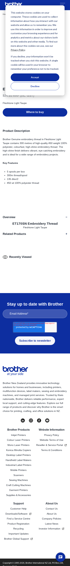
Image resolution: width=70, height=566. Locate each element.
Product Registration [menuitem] (18, 523)
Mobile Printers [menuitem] (18, 470)
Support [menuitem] (18, 503)
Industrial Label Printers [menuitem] (18, 465)
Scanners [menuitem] (18, 475)
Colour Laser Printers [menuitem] (18, 440)
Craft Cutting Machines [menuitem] (18, 485)
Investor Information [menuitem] (49, 528)
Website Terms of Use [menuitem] (51, 440)
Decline (35, 86)
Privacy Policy (18, 49)
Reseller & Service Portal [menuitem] (49, 445)
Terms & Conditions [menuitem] (51, 450)
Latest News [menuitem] (51, 523)
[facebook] (39, 420)
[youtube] (47, 420)
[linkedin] (23, 420)
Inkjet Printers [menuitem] (18, 435)
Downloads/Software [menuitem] (16, 513)
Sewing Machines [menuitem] (18, 480)
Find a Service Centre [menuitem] (18, 518)
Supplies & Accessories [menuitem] (18, 495)
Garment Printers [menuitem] (18, 490)
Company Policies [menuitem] (51, 518)
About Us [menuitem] (52, 503)
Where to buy (35, 112)
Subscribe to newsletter (35, 340)
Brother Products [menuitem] (18, 429)
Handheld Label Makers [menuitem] (18, 460)
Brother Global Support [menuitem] (16, 538)
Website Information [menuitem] (52, 429)
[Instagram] (31, 420)
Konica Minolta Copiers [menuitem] (18, 450)
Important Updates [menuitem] (18, 533)
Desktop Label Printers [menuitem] (18, 455)
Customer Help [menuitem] (18, 508)
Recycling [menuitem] (18, 528)
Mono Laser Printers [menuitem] (18, 445)
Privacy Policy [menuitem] (51, 435)
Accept (35, 77)
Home (5, 14)
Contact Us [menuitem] (52, 508)
